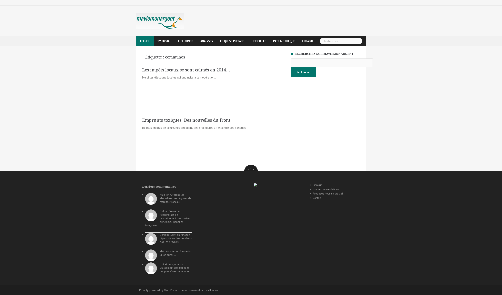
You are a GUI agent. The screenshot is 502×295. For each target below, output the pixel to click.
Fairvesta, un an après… (175, 253)
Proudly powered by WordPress (158, 290)
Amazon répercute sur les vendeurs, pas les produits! (176, 238)
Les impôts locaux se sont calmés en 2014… (186, 70)
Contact (317, 198)
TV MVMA (163, 41)
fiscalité (259, 41)
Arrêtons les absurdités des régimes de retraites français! (175, 198)
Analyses (206, 41)
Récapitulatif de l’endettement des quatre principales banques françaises (167, 220)
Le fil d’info (184, 41)
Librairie (308, 41)
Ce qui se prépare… (233, 41)
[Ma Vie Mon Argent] (160, 21)
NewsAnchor (196, 290)
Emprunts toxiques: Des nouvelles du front (186, 120)
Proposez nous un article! (328, 193)
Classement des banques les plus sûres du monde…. (176, 269)
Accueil (145, 41)
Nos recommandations (326, 189)
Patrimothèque (284, 41)
